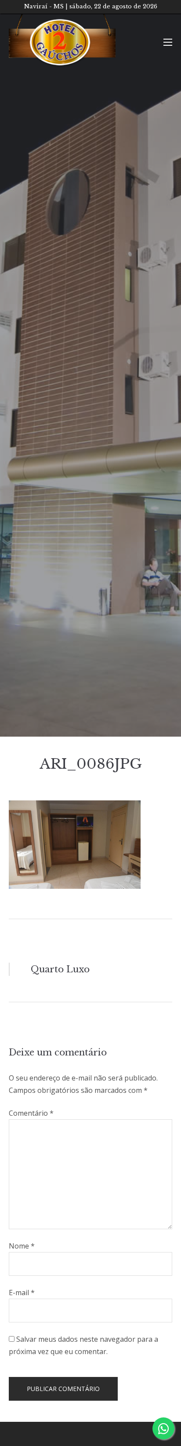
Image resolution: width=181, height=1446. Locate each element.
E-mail (22, 1292)
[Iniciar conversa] (163, 1428)
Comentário (31, 1113)
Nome (22, 1246)
